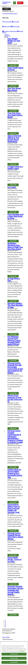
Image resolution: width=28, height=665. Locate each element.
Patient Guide (15, 26)
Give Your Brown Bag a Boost (14, 89)
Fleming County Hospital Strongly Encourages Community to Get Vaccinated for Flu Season (15, 368)
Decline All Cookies (14, 658)
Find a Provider (8, 22)
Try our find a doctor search (9, 13)
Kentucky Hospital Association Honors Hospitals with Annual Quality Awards (15, 590)
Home (7, 34)
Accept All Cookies (14, 662)
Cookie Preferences (14, 654)
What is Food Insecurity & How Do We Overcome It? (14, 398)
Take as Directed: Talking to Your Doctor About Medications (14, 138)
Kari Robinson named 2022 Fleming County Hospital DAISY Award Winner (14, 340)
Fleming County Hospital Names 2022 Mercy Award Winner (15, 536)
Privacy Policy (6, 637)
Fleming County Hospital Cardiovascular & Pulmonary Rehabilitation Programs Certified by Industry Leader (15, 436)
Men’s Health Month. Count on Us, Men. (14, 559)
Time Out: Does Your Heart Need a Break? (14, 115)
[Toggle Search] (14, 2)
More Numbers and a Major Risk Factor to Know (15, 216)
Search (6, 9)
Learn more (13, 65)
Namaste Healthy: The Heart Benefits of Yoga (15, 305)
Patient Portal (7, 26)
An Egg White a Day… (13, 279)
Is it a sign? (11, 187)
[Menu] (25, 3)
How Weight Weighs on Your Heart (13, 41)
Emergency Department (10, 31)
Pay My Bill (16, 22)
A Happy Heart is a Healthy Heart (15, 167)
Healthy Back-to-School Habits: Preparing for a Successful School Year (14, 473)
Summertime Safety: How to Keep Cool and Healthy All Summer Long (13, 508)
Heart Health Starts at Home (15, 68)
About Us (7, 36)
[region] (14, 653)
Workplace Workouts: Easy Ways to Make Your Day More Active (15, 246)
